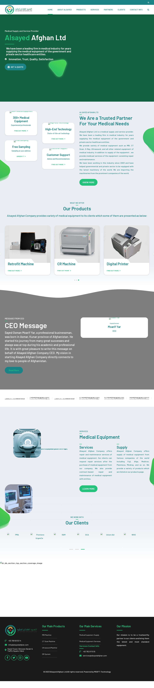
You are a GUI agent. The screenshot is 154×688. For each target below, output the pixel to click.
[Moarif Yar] (114, 318)
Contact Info (136, 9)
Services (94, 9)
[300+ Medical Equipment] (21, 112)
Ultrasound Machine (49, 648)
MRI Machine (46, 635)
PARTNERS (108, 9)
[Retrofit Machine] (27, 244)
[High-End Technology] (58, 124)
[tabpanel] (135, 535)
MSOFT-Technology (102, 672)
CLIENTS (121, 9)
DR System (46, 654)
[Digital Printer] (126, 244)
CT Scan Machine (48, 641)
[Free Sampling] (21, 141)
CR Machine (66, 264)
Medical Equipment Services (89, 641)
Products (81, 9)
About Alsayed (64, 9)
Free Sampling (21, 146)
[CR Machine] (77, 244)
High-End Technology (58, 129)
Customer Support (58, 155)
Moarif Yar (114, 326)
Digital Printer (117, 264)
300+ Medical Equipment (21, 119)
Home (50, 9)
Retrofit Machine (21, 264)
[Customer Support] (58, 149)
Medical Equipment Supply (89, 635)
